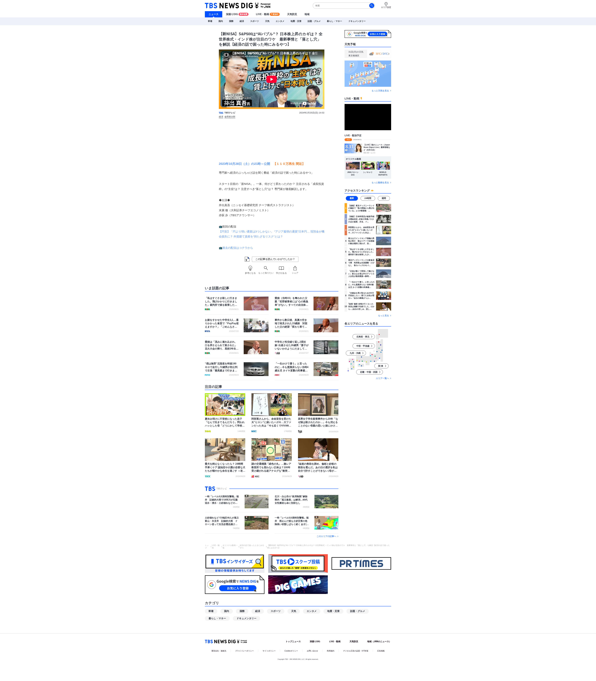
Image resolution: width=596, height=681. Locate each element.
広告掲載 (381, 651)
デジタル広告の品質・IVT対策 (355, 651)
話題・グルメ (314, 21)
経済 (242, 21)
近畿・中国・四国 (368, 372)
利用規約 (330, 651)
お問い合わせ (312, 651)
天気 (267, 21)
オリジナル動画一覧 (230, 546)
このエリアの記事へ (326, 536)
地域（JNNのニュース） (379, 641)
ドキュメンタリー (357, 21)
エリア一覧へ (382, 378)
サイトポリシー (269, 651)
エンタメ (280, 21)
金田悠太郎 (229, 117)
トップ (207, 546)
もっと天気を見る (380, 90)
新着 (210, 21)
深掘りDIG (236, 14)
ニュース (214, 14)
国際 (231, 21)
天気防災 (292, 14)
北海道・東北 (362, 336)
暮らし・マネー (334, 21)
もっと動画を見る (380, 182)
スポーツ (254, 21)
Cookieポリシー (291, 651)
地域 (307, 14)
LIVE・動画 (267, 14)
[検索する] (371, 5)
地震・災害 (296, 21)
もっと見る (383, 315)
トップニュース (293, 641)
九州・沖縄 (355, 353)
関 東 (380, 366)
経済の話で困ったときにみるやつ (252, 546)
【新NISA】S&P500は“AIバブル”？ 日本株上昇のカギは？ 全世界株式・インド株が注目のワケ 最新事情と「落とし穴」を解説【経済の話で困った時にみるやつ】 (328, 546)
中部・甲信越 (362, 346)
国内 (221, 21)
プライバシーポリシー (244, 651)
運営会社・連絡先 (218, 651)
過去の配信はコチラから (237, 247)
